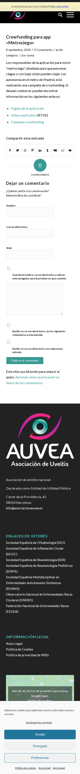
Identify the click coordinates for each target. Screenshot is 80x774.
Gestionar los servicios (39, 722)
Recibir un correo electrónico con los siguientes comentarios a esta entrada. (38, 333)
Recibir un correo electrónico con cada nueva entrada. (37, 350)
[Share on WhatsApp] (25, 150)
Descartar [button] (63, 6)
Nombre (10, 205)
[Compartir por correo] (70, 150)
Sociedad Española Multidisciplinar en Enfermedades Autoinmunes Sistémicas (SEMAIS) (33, 582)
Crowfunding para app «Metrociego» (28, 39)
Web (9, 248)
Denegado (40, 746)
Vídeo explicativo (23, 115)
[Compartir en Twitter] (17, 150)
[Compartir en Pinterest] (32, 150)
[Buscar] (58, 14)
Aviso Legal (14, 643)
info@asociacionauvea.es (24, 508)
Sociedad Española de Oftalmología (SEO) (35, 542)
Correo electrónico (17, 226)
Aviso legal (44, 768)
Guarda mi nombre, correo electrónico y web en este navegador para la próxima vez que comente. (39, 276)
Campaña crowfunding (27, 122)
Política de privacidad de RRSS (27, 655)
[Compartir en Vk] (55, 150)
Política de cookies (25, 768)
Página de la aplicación (27, 108)
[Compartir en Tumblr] (47, 150)
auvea (30, 55)
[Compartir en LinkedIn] (40, 150)
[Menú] (68, 14)
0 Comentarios (43, 50)
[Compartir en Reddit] (62, 150)
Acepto (40, 734)
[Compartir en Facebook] (10, 150)
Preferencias (40, 758)
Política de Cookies (19, 649)
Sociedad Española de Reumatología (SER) (35, 560)
